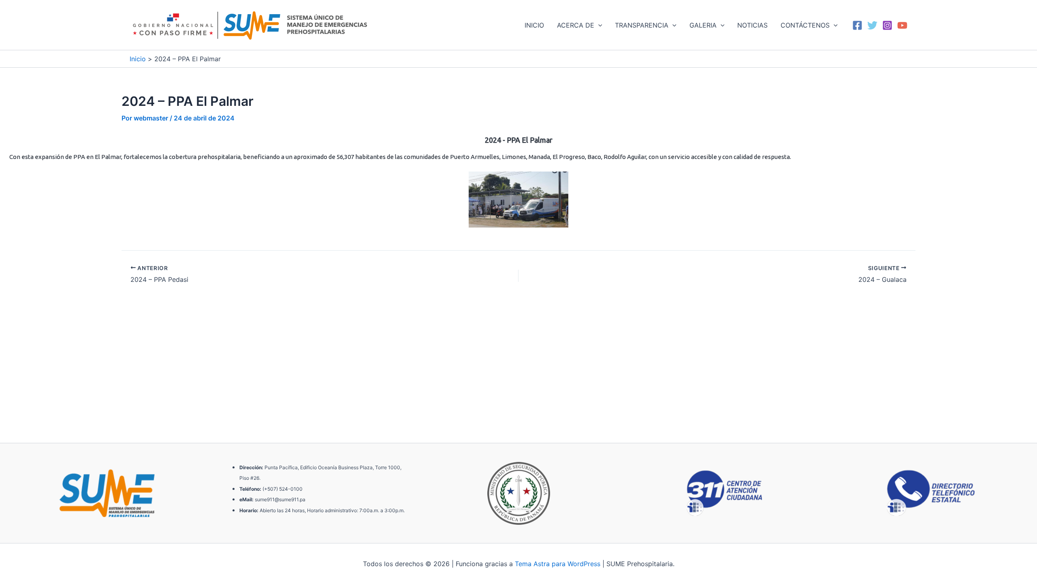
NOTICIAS (752, 25)
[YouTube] (902, 25)
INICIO (534, 25)
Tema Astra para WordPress (557, 564)
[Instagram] (887, 25)
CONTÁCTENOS (805, 25)
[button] (598, 25)
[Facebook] (857, 25)
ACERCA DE (575, 25)
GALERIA (703, 25)
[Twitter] (872, 25)
